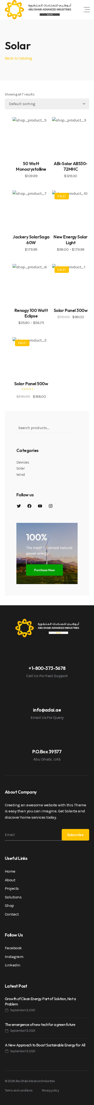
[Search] (75, 424)
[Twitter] (18, 506)
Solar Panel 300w (70, 310)
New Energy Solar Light (70, 239)
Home (10, 871)
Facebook (13, 947)
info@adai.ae (47, 710)
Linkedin (12, 965)
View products (70, 218)
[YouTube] (40, 506)
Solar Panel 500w (31, 383)
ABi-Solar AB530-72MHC (70, 166)
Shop (9, 905)
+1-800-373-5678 (47, 668)
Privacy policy (50, 1090)
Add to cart (31, 144)
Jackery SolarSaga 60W (31, 239)
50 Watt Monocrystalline (31, 166)
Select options (31, 291)
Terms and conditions (19, 1090)
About (10, 879)
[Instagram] (50, 506)
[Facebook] (29, 506)
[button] (87, 9)
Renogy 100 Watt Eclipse (31, 313)
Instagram (14, 956)
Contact (12, 914)
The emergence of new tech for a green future (40, 1024)
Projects (12, 888)
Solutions (13, 897)
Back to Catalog (18, 58)
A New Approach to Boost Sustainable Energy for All (45, 1045)
